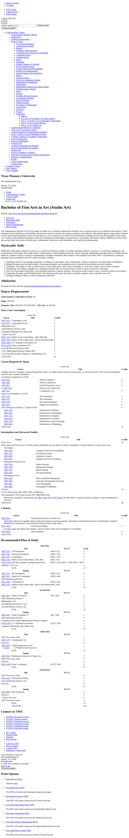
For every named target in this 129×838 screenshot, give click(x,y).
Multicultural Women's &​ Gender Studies (32, 87)
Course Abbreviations (19, 162)
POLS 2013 (6, 343)
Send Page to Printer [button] (14, 779)
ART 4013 (8, 459)
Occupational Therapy (25, 98)
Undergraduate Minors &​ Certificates (26, 128)
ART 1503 (8, 410)
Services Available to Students (23, 152)
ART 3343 (8, 388)
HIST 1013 (5, 337)
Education (20, 62)
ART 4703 (8, 473)
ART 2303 (8, 464)
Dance (18, 60)
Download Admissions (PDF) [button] (18, 813)
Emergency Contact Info (16, 750)
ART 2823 (8, 418)
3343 (7, 648)
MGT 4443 (57, 498)
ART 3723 (8, 470)
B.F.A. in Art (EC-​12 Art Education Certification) (41, 121)
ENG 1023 (5, 323)
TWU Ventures (12, 171)
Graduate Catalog (13, 166)
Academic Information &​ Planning (25, 146)
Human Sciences (22, 78)
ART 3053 (5, 385)
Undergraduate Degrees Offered (24, 35)
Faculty (14, 159)
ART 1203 (5, 396)
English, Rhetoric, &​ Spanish (27, 64)
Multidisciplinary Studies (26, 89)
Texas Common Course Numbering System (28, 134)
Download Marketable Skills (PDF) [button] (20, 805)
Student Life (16, 150)
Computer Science (23, 55)
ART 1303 (5, 402)
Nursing (19, 94)
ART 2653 (8, 478)
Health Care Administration (27, 71)
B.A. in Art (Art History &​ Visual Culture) (38, 118)
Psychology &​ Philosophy (26, 105)
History (19, 75)
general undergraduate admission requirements (42, 286)
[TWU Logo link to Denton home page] (4, 21)
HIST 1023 (5, 340)
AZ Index (10, 5)
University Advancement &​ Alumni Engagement (30, 155)
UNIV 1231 (6, 562)
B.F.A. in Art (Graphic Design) (33, 123)
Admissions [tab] (10, 222)
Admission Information (20, 39)
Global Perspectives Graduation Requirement (29, 132)
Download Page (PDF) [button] (15, 788)
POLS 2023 (6, 345)
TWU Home (11, 10)
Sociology (20, 109)
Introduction (16, 37)
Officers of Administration (21, 157)
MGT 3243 (42, 498)
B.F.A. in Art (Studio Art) (31, 125)
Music (18, 91)
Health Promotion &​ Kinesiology (29, 73)
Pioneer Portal (11, 735)
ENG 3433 (5, 526)
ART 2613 (8, 424)
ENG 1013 (5, 321)
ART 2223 (5, 405)
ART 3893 (8, 456)
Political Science (22, 103)
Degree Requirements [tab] (14, 225)
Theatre (19, 112)
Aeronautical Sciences (25, 46)
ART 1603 (8, 413)
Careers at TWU (12, 744)
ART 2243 (8, 421)
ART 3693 (8, 481)
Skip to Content (12, 3)
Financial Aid (16, 143)
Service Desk (11, 739)
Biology (19, 48)
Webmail (9, 737)
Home (8, 192)
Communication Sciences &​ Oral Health (32, 53)
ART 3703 (8, 467)
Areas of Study (17, 42)
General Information (19, 139)
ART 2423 (5, 380)
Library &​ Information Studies (28, 80)
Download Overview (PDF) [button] (17, 796)
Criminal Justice (22, 57)
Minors (24, 116)
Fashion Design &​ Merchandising (29, 69)
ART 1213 (5, 399)
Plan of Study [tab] (11, 227)
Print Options (11, 14)
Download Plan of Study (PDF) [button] (18, 830)
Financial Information (19, 141)
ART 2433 (5, 383)
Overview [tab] (10, 218)
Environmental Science (25, 66)
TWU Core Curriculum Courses (24, 130)
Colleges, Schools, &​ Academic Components (29, 137)
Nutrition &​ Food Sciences (26, 96)
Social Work (21, 107)
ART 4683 (8, 487)
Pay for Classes (12, 746)
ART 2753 (8, 416)
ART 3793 (8, 453)
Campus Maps (17, 164)
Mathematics (21, 85)
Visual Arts (20, 114)
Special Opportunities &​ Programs (24, 148)
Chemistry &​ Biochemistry (26, 51)
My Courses (11, 732)
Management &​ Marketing (26, 82)
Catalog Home (12, 12)
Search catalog (7, 25)
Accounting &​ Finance (25, 44)
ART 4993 (5, 532)
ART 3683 (8, 451)
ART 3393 (5, 518)
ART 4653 (8, 484)
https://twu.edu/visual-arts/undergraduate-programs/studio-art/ (32, 213)
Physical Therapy (23, 100)
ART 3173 (5, 391)
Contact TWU (11, 748)
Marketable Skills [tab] (13, 220)
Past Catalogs (11, 168)
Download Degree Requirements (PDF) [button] (22, 822)
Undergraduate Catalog (15, 32)
